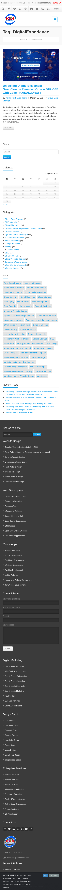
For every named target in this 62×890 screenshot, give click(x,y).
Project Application (12, 809)
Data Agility (9, 301)
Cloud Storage (44, 297)
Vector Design (10, 750)
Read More (8, 128)
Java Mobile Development (15, 585)
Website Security (43, 371)
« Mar (5, 204)
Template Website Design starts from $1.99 (21, 447)
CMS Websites (10, 526)
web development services (16, 357)
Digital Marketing (12, 225)
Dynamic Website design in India (19, 315)
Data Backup (23, 301)
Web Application (11, 784)
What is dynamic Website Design (19, 376)
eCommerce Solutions (13, 511)
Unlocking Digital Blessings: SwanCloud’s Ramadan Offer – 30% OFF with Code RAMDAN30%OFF (30, 89)
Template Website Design (16, 262)
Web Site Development (15, 265)
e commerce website (46, 315)
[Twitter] (14, 9)
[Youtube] (37, 9)
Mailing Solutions (11, 779)
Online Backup (10, 329)
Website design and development (19, 362)
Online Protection (28, 329)
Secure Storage (40, 339)
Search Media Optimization (15, 686)
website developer (38, 367)
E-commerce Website (15, 237)
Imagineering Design (13, 760)
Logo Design (10, 720)
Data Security (10, 306)
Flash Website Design (13, 467)
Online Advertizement (13, 706)
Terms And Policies (12, 869)
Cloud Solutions (27, 297)
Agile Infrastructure (12, 283)
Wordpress (42, 376)
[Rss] (43, 9)
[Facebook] (9, 9)
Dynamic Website (43, 306)
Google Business (12, 243)
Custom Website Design (14, 482)
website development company (18, 371)
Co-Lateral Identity (12, 725)
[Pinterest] (26, 9)
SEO (7, 253)
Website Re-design (12, 472)
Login (56, 9)
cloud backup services (36, 292)
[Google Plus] (20, 9)
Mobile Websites (11, 575)
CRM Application (11, 814)
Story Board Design (12, 755)
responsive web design (14, 334)
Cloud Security (10, 297)
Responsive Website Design (17, 339)
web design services (43, 348)
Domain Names (12, 231)
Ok (45, 875)
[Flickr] (22, 829)
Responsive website (37, 334)
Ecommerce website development (41, 320)
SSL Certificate (11, 256)
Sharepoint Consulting (13, 794)
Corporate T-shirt (11, 730)
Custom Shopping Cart (14, 516)
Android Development (13, 555)
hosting (8, 246)
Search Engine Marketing (15, 681)
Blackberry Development (14, 560)
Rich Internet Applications (15, 536)
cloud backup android (14, 287)
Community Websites (13, 501)
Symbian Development (14, 570)
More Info (54, 875)
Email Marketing (12, 240)
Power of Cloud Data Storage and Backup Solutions (28, 403)
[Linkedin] (48, 9)
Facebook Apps (11, 506)
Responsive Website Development (18, 580)
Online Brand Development (15, 804)
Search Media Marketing (14, 691)
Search (7, 157)
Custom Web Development (15, 496)
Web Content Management (15, 671)
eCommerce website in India (17, 325)
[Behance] (27, 829)
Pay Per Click (10, 696)
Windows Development (14, 565)
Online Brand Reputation (14, 666)
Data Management (40, 301)
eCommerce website (13, 320)
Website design (38, 357)
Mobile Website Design (14, 477)
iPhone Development (13, 550)
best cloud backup (33, 283)
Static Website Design (15, 259)
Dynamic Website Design (16, 234)
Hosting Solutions (12, 774)
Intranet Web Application (14, 789)
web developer (10, 353)
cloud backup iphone (36, 287)
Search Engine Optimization (16, 676)
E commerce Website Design (16, 462)
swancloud (9, 343)
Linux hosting (13, 250)
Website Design (12, 268)
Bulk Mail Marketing (12, 701)
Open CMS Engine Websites (16, 531)
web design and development (17, 348)
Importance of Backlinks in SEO (19, 412)
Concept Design (11, 735)
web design (52, 343)
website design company (15, 367)
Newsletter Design (12, 740)
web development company (33, 353)
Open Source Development (15, 521)
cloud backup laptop (13, 292)
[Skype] (31, 9)
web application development (30, 343)
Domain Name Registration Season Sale (23, 228)
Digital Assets (25, 306)
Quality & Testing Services (15, 799)
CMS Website (11, 222)
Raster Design (10, 745)
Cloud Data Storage (14, 219)
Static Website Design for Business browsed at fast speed (27, 452)
